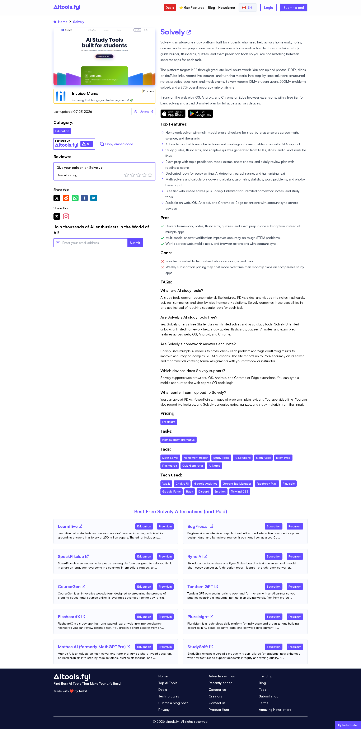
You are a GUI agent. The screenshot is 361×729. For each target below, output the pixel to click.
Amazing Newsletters (275, 709)
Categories (217, 689)
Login (268, 7)
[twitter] (56, 198)
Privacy (164, 709)
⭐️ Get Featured (192, 7)
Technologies (168, 696)
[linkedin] (93, 198)
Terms (263, 703)
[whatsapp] (75, 198)
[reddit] (66, 198)
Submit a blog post (173, 703)
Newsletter (226, 7)
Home (62, 22)
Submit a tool (293, 7)
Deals (169, 7)
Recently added (221, 683)
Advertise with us (222, 676)
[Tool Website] (80, 526)
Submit (135, 243)
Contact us (217, 703)
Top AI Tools (167, 683)
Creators (215, 696)
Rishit (83, 691)
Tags (262, 689)
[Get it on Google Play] (200, 113)
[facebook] (84, 198)
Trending (265, 676)
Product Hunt (219, 709)
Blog (211, 7)
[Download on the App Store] (173, 113)
